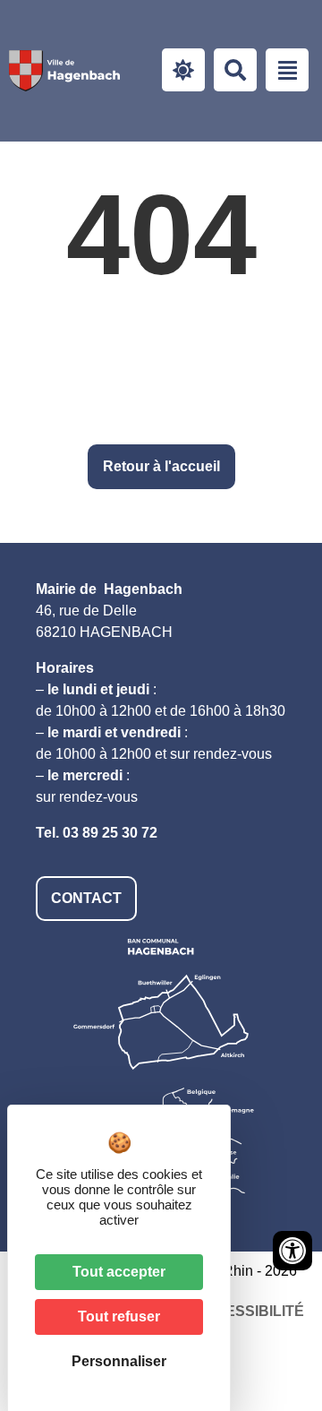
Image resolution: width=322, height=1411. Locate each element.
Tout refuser (119, 1316)
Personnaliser (119, 1361)
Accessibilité (248, 1311)
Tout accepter (118, 1271)
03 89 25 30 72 (110, 832)
